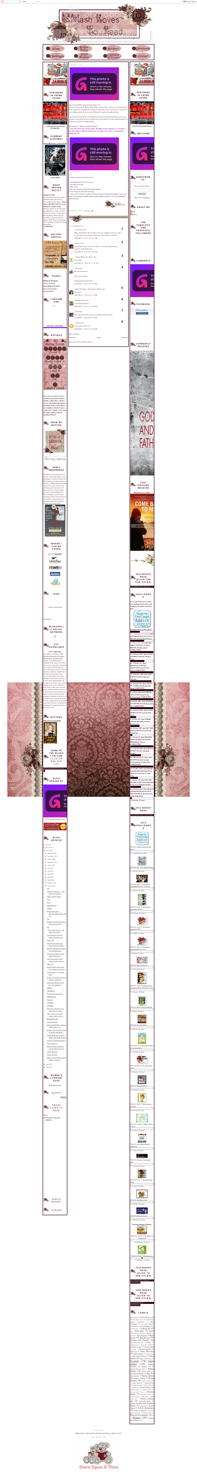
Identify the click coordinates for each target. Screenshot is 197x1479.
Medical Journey (146, 1371)
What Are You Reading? (139, 1415)
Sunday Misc (145, 1396)
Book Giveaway (142, 1335)
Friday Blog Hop (147, 1351)
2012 (47, 845)
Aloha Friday (139, 1330)
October (50, 859)
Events (134, 1349)
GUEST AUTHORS (49, 283)
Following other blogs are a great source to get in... (55, 1010)
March (50, 880)
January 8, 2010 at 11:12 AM (86, 263)
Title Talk (142, 1406)
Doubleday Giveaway (136, 1347)
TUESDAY (50, 1003)
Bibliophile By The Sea (137, 742)
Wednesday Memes (147, 1412)
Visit (47, 619)
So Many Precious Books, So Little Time (140, 761)
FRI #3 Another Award (54, 897)
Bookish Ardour (142, 647)
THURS (49, 908)
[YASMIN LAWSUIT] (98, 1476)
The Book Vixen (142, 1200)
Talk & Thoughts (52, 1022)
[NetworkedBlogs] (142, 310)
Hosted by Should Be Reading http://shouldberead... (57, 950)
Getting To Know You (146, 1358)
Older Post (124, 337)
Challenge (148, 1342)
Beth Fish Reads (147, 1007)
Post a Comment (74, 334)
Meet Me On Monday (137, 1373)
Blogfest (149, 1333)
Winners (137, 1417)
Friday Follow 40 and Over (139, 1356)
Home (99, 337)
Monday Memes (148, 1375)
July (49, 868)
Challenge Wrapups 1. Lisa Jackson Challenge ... (56, 892)
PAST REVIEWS (48, 291)
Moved (45, 1115)
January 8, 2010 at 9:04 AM (86, 252)
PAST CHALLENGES (50, 289)
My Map (133, 1106)
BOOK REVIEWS (52, 1019)
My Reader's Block (147, 867)
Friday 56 (133, 1351)
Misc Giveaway (134, 1376)
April (49, 877)
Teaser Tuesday (136, 1403)
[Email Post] (92, 210)
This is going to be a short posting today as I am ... (55, 1015)
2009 (47, 1064)
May (49, 874)
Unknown (134, 214)
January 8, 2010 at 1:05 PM (85, 284)
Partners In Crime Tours (147, 1380)
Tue (48, 919)
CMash (133, 212)
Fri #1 (49, 903)
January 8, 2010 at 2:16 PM (85, 295)
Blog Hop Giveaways (139, 1333)
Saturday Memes (145, 1387)
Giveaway (134, 1360)
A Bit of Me (145, 1328)
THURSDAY (51, 991)
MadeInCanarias (80, 300)
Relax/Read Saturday (137, 1385)
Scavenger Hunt (134, 1392)
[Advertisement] (52, 1158)
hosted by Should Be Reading (56, 1040)
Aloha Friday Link (86, 249)
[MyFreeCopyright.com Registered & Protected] (98, 1433)
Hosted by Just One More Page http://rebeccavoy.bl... (56, 923)
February (50, 883)
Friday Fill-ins (138, 1354)
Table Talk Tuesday (145, 1401)
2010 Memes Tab (137, 1319)
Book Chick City (142, 965)
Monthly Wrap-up (139, 1378)
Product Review (149, 1383)
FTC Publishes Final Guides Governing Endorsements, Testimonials (53, 656)
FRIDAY (49, 988)
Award (151, 1330)
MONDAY (50, 1006)
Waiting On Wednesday (140, 1410)
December (51, 853)
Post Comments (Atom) (85, 342)
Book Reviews (145, 1337)
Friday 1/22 (50, 940)
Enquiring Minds (149, 1347)
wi (153, 1415)
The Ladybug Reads (139, 696)
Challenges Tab (134, 1344)
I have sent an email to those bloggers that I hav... (55, 955)
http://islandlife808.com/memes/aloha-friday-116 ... (56, 1026)
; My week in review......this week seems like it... (56, 931)
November (51, 856)
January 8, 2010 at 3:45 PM (85, 318)
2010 (47, 851)
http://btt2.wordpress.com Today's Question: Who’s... (56, 944)
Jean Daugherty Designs (57, 819)
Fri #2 (49, 900)
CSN (150, 1344)
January (50, 886)
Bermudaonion (148, 1256)
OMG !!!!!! (50, 964)
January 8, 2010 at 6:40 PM (85, 329)
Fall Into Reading (145, 1349)
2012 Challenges (145, 1326)
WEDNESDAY (51, 997)
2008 (47, 1067)
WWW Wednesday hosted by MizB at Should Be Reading (56, 1036)
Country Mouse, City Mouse (84, 257)
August (50, 865)
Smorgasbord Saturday (146, 1394)
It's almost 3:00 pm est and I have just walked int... (55, 984)
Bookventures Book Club (136, 1342)
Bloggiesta (132, 1335)
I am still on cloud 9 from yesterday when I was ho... (56, 960)
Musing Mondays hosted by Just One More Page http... (56, 1047)
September (51, 862)
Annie (77, 268)
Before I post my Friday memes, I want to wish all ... (56, 1059)
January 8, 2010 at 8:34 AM (86, 238)
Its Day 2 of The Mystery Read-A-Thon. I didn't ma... (56, 978)
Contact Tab (143, 1344)
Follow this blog (142, 313)
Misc (148, 1373)
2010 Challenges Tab (147, 1317)
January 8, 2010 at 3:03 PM (85, 306)
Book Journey (134, 724)
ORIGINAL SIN (52, 905)
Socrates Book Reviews (144, 638)
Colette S (78, 323)
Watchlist (50, 1000)
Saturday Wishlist (147, 1389)
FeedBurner (146, 198)
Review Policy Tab (149, 1385)
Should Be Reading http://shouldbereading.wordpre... (56, 913)
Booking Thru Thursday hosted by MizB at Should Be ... (56, 1031)
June (49, 871)
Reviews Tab (135, 1387)
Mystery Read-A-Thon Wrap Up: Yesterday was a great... (56, 968)
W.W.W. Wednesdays (146, 1408)
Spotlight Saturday (134, 1396)
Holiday (144, 1366)
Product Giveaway (137, 1383)
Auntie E (78, 243)
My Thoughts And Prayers (55, 994)
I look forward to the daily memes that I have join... (55, 936)
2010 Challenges (134, 1317)
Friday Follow (150, 1354)
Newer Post (72, 337)
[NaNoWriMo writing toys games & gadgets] (142, 632)
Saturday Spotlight (135, 1389)
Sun (48, 888)
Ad (131, 1331)
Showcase (142, 1392)
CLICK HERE (55, 177)
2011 (47, 848)
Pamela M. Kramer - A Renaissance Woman (88, 289)
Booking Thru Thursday (139, 1340)
